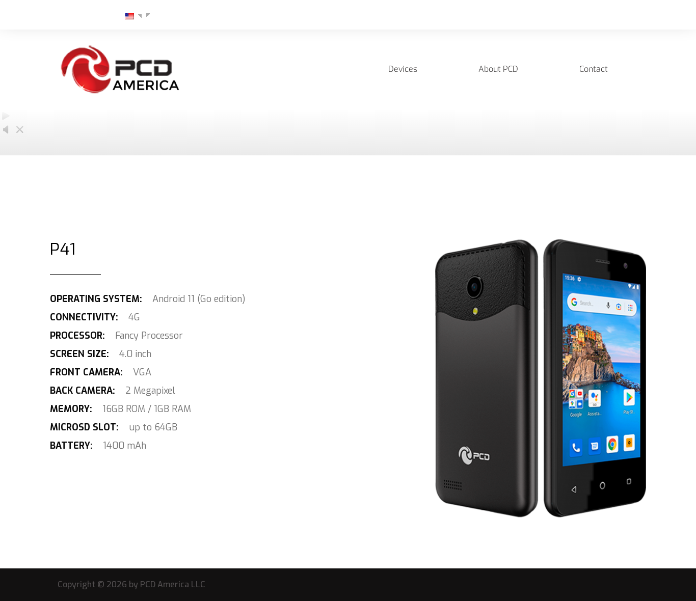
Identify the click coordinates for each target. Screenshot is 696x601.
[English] (125, 15)
